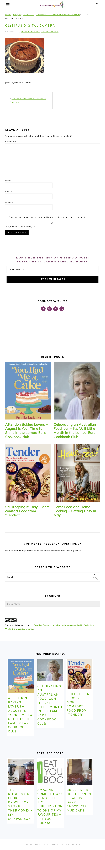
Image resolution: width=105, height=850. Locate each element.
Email (8, 191)
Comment (10, 141)
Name (9, 180)
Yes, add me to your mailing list (20, 226)
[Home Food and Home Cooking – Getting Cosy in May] (77, 473)
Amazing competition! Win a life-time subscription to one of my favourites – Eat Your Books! (50, 806)
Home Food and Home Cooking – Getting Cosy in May (75, 511)
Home (8, 14)
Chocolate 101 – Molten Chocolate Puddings (58, 14)
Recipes (17, 14)
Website (9, 202)
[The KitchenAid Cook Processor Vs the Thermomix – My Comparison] (21, 772)
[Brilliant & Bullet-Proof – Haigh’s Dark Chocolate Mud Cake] (79, 772)
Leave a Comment (50, 31)
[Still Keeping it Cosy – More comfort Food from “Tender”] (28, 473)
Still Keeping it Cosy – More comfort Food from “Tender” (27, 511)
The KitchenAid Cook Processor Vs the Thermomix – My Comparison (20, 804)
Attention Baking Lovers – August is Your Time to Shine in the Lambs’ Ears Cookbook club (26, 430)
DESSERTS (28, 14)
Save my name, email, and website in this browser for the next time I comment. (47, 217)
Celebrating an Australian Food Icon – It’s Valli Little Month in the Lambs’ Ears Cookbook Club (75, 430)
